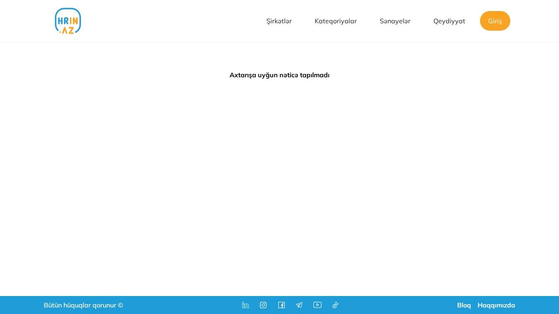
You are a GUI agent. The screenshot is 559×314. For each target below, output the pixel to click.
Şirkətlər (279, 21)
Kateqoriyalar (336, 21)
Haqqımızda (496, 305)
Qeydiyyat (449, 21)
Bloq (464, 305)
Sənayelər (395, 21)
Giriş (495, 21)
